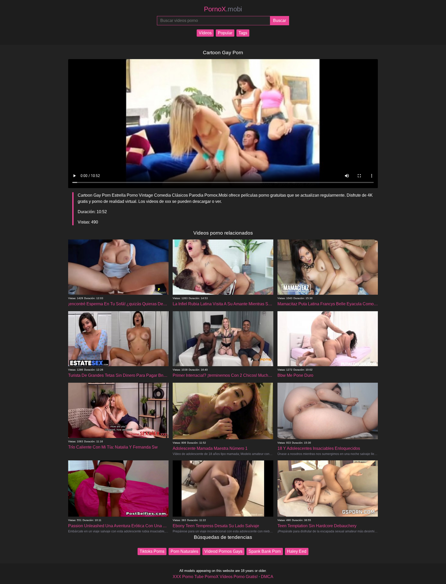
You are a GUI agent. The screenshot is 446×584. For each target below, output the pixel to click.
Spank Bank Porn (265, 551)
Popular (225, 33)
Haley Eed (296, 551)
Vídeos (205, 33)
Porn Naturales (184, 551)
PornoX (223, 9)
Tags (242, 33)
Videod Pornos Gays (223, 551)
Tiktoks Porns (152, 551)
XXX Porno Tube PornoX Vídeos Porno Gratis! (215, 576)
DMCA (267, 576)
